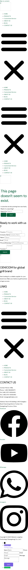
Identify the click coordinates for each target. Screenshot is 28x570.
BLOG (5, 23)
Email (2, 240)
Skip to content (4, 1)
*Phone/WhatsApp (6, 243)
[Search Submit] (3, 215)
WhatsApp (7, 567)
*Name (2, 237)
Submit (5, 252)
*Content (3, 249)
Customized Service (10, 18)
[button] (14, 56)
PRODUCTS (7, 16)
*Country (3, 232)
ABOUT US (7, 21)
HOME (6, 14)
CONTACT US (8, 25)
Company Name (5, 235)
